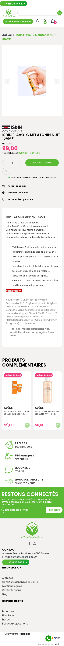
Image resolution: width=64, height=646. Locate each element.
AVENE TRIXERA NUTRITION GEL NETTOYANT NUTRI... (47, 412)
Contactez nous (11, 590)
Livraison (8, 615)
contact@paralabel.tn (24, 557)
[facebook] (29, 543)
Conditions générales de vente (20, 582)
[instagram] (34, 543)
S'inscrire (54, 510)
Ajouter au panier (42, 162)
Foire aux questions (15, 624)
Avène (8, 408)
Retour (6, 620)
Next (57, 81)
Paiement (8, 611)
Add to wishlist (5, 171)
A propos (7, 578)
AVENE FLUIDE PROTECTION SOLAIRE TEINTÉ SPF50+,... (16, 412)
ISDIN (9, 143)
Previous (7, 81)
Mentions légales (12, 586)
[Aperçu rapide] (16, 388)
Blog (4, 594)
